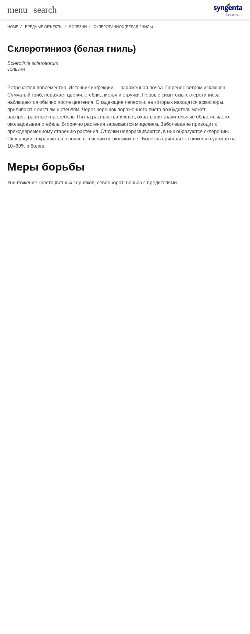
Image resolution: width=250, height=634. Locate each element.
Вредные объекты (43, 27)
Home (12, 27)
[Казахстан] (228, 7)
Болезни (78, 27)
